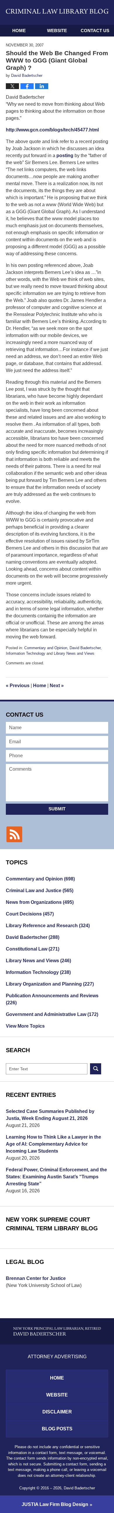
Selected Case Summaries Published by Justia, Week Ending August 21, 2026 (50, 1115)
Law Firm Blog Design (55, 1504)
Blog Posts (57, 1428)
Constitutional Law (32, 948)
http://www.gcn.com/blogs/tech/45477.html (52, 129)
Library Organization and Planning (50, 984)
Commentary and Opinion (45, 648)
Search (95, 1068)
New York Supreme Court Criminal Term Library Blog (52, 1223)
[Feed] (14, 834)
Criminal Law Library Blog (57, 12)
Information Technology (25, 653)
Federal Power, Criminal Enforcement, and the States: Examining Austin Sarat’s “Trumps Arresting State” (56, 1176)
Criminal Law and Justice (39, 890)
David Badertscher (85, 648)
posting (64, 155)
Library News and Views (74, 653)
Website (57, 30)
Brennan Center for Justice (36, 1278)
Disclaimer (57, 1411)
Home (19, 30)
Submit (57, 808)
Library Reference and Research (48, 925)
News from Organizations (40, 902)
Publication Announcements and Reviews (52, 999)
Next (57, 685)
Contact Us (95, 30)
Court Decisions (30, 913)
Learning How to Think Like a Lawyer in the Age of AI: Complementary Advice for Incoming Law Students (53, 1144)
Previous (18, 685)
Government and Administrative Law (52, 1014)
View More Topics (25, 1026)
